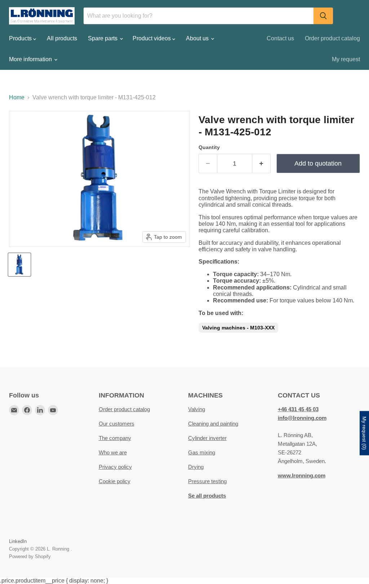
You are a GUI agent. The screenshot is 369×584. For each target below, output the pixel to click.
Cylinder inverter (207, 438)
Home (17, 97)
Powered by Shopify (30, 556)
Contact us (280, 38)
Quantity (209, 147)
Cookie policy (114, 481)
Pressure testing (207, 481)
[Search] (323, 16)
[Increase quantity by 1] (261, 164)
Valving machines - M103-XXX (238, 328)
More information (31, 59)
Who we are (113, 452)
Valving (196, 409)
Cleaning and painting (213, 424)
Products (21, 38)
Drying (196, 467)
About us (198, 38)
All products (62, 38)
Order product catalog (332, 38)
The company (115, 438)
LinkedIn (18, 541)
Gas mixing (201, 452)
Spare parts (103, 38)
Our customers (116, 424)
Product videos (152, 38)
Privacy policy (115, 467)
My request (346, 59)
